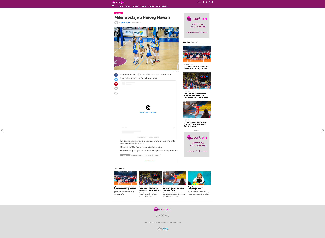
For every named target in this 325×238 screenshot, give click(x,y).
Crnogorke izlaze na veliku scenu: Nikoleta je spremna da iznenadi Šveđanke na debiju (195, 124)
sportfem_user (125, 23)
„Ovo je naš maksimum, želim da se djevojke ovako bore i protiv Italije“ (196, 68)
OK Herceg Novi (148, 155)
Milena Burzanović (136, 155)
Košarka (127, 6)
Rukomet (135, 6)
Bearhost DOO (165, 230)
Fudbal (120, 6)
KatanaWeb (165, 228)
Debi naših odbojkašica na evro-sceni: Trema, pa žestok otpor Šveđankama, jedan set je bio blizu (196, 95)
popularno (157, 155)
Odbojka (143, 6)
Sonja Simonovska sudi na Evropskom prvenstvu (196, 188)
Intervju (151, 6)
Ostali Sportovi (161, 6)
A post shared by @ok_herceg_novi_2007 (148, 137)
